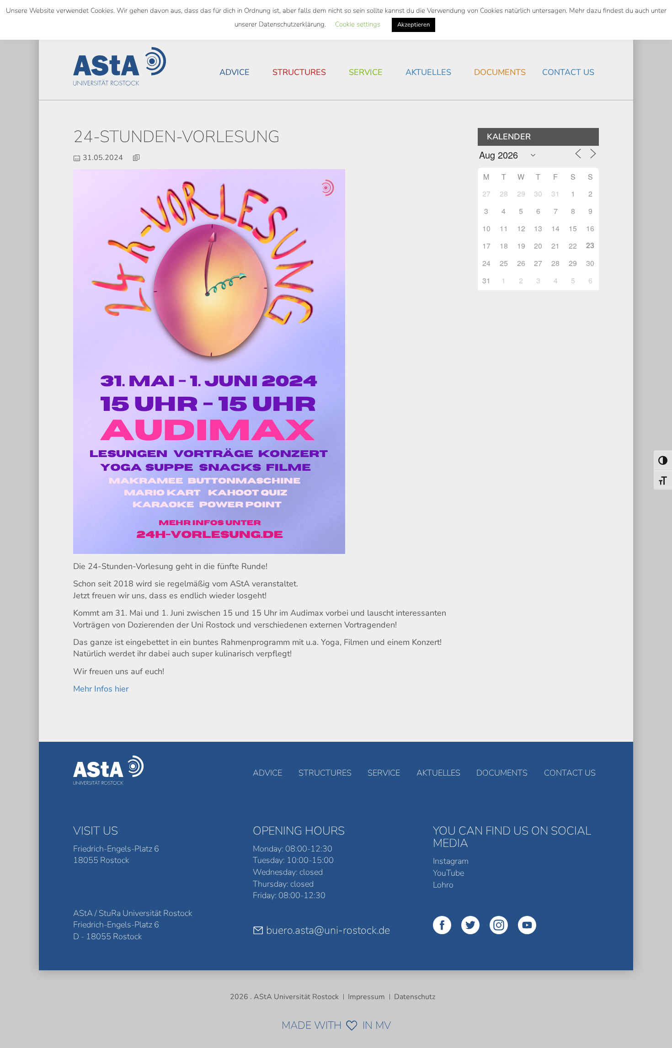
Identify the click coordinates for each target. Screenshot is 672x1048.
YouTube (448, 872)
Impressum (366, 997)
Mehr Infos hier (100, 688)
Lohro (443, 884)
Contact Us (568, 72)
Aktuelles (428, 72)
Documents (500, 72)
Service (366, 72)
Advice (234, 72)
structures (299, 72)
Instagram (451, 861)
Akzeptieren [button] (413, 25)
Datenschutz (414, 997)
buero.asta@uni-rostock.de (328, 930)
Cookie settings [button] (357, 24)
